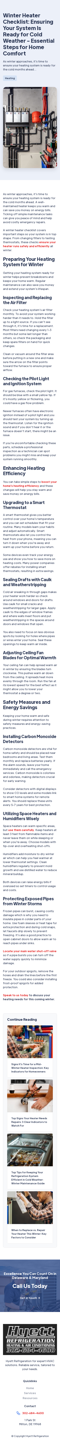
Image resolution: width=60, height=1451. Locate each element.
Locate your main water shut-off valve (29, 951)
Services (30, 1393)
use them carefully (21, 830)
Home (30, 1388)
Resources (30, 1398)
